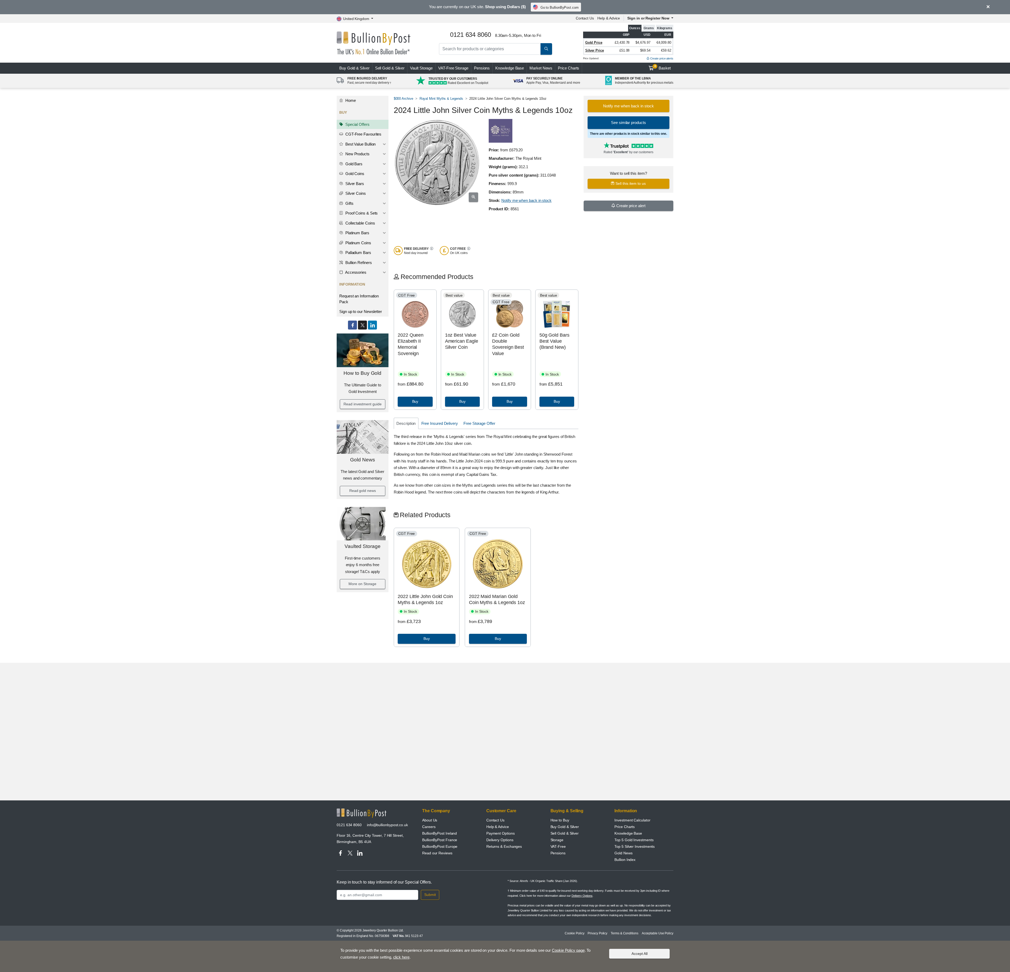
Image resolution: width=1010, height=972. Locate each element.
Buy (354, 68)
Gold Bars (353, 164)
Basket (662, 67)
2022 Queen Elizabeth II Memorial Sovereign (410, 344)
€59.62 (666, 50)
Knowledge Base (509, 68)
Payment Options (500, 833)
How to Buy (560, 820)
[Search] (546, 49)
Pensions (482, 68)
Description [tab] (406, 423)
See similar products (628, 123)
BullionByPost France (439, 840)
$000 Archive (403, 99)
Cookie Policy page (568, 950)
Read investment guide (362, 404)
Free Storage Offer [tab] (479, 423)
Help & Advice (608, 18)
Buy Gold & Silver (565, 827)
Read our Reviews (437, 853)
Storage (557, 840)
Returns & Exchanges (504, 846)
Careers (428, 827)
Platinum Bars (356, 233)
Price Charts (568, 68)
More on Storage (362, 584)
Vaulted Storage (363, 546)
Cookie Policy (574, 933)
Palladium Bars (357, 252)
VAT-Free (453, 68)
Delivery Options (499, 840)
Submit (430, 895)
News (540, 68)
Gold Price (593, 42)
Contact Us (585, 18)
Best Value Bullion (360, 144)
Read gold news (362, 491)
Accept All (640, 953)
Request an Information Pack (359, 299)
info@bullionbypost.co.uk (387, 825)
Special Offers (357, 124)
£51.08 (624, 50)
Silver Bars (354, 183)
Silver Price (594, 50)
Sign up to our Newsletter (360, 311)
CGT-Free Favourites (362, 134)
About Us (429, 820)
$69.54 (645, 50)
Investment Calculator (632, 820)
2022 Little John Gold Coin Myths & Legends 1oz (425, 599)
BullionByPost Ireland (439, 833)
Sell (390, 68)
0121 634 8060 (349, 825)
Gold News (362, 459)
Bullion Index (624, 860)
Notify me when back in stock (526, 200)
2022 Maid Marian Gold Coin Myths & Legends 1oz (497, 599)
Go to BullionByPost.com (560, 7)
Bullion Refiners (358, 262)
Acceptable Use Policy (657, 933)
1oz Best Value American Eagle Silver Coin (461, 341)
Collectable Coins (359, 223)
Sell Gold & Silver (565, 833)
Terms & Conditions (624, 933)
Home (350, 100)
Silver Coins (355, 193)
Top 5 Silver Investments (634, 846)
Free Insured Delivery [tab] (439, 423)
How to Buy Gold (362, 373)
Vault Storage (421, 68)
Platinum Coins (357, 243)
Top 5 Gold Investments (633, 840)
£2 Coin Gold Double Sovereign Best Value (508, 344)
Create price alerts (661, 58)
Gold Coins (354, 173)
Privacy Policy (597, 933)
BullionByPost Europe (439, 846)
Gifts (349, 203)
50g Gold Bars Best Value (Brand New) (554, 341)
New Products (357, 154)
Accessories (355, 272)
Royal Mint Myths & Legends (441, 99)
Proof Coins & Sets (361, 213)
